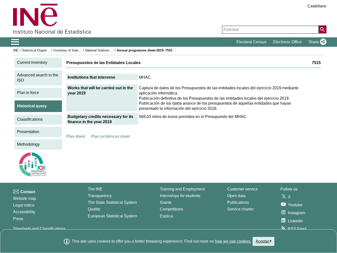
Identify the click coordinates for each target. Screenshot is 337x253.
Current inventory (32, 62)
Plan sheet (75, 136)
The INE (95, 189)
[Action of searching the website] (322, 29)
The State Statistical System (112, 202)
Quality (94, 209)
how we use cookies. (233, 241)
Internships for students (180, 196)
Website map (24, 198)
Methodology (28, 144)
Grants (165, 202)
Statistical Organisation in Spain (45, 50)
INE (16, 50)
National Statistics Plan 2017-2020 (109, 50)
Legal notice (24, 205)
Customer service (242, 189)
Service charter (240, 209)
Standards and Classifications (39, 229)
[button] (316, 42)
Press (18, 219)
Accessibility (24, 212)
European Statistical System (112, 216)
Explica (166, 216)
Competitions (171, 209)
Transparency (100, 196)
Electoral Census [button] (251, 42)
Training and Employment (182, 189)
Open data (236, 196)
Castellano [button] (316, 6)
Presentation (28, 132)
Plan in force (28, 93)
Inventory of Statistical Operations (78, 50)
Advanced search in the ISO (37, 77)
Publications (238, 202)
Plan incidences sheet (110, 136)
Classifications (30, 119)
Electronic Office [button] (287, 42)
